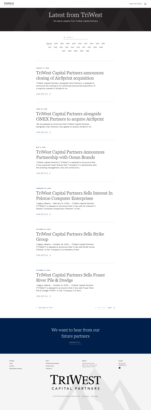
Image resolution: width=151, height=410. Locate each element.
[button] (145, 4)
